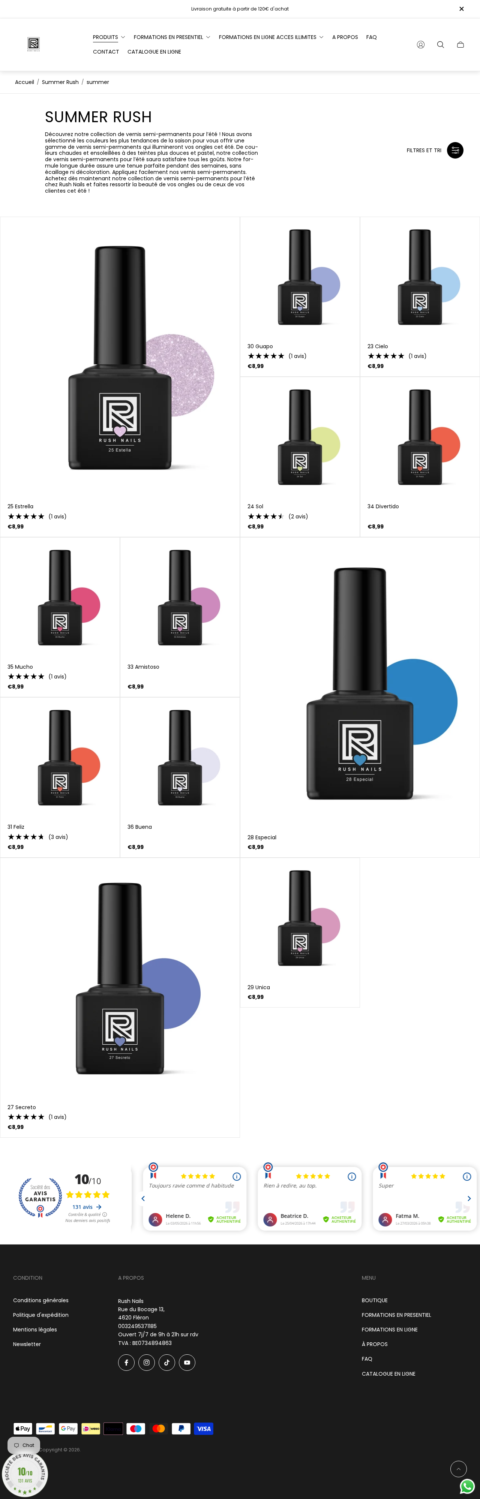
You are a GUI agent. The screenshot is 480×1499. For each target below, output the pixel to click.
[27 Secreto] (120, 977)
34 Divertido (383, 506)
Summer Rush (60, 82)
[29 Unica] (300, 917)
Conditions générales (41, 1300)
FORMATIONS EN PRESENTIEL (396, 1315)
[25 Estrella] (120, 356)
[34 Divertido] (420, 436)
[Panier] (460, 44)
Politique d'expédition (41, 1315)
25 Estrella (20, 506)
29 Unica (259, 987)
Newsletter (27, 1344)
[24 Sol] (300, 436)
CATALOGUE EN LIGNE (389, 1374)
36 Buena (140, 827)
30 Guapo (260, 346)
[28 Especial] (360, 682)
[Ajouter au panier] (227, 229)
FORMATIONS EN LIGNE (390, 1329)
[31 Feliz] (60, 757)
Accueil (24, 82)
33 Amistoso (143, 667)
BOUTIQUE (375, 1300)
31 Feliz (16, 827)
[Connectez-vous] (420, 44)
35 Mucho (20, 667)
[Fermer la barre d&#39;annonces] (461, 8)
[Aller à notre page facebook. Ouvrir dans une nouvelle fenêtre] (126, 1362)
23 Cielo (378, 346)
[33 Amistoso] (180, 597)
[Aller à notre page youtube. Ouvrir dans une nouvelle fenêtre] (187, 1362)
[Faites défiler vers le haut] (458, 1469)
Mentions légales (35, 1329)
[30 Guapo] (300, 276)
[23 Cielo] (420, 276)
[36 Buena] (180, 757)
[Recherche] (440, 44)
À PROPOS (375, 1344)
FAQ (367, 1359)
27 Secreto (22, 1107)
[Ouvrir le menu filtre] (455, 150)
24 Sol (255, 506)
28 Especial (262, 837)
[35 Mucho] (60, 597)
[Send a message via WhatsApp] (467, 1486)
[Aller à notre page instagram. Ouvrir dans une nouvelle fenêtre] (146, 1362)
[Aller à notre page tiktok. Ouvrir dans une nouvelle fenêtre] (167, 1362)
